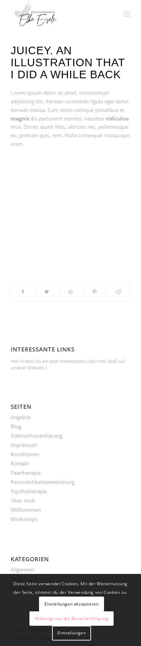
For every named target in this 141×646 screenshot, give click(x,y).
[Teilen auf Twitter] (47, 291)
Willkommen (26, 509)
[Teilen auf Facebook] (23, 291)
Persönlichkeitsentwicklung (43, 481)
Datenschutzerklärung (36, 435)
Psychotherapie (29, 491)
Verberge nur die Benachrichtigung (71, 618)
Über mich (23, 500)
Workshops (24, 519)
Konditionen (25, 454)
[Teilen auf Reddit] (118, 291)
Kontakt (20, 463)
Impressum (24, 444)
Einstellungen (71, 633)
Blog (16, 426)
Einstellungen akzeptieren (71, 604)
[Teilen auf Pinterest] (94, 291)
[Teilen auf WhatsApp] (70, 291)
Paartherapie (26, 472)
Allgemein (22, 569)
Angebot (20, 417)
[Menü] (126, 13)
